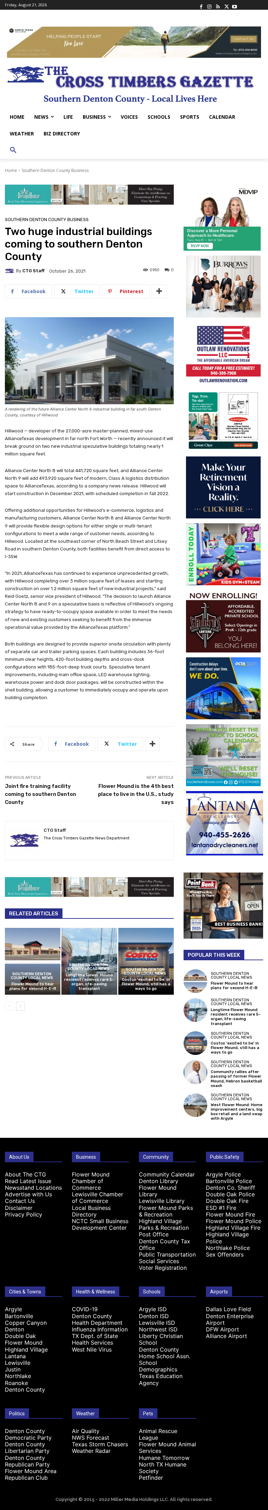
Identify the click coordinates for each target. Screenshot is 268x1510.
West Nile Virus (92, 1349)
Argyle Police (223, 1174)
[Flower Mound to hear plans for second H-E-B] (32, 961)
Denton (14, 1329)
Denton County (25, 1389)
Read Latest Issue (28, 1181)
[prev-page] (9, 1006)
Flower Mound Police (233, 1221)
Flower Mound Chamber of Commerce (91, 1181)
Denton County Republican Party (27, 1461)
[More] (159, 291)
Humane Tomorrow (164, 1457)
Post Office (154, 1234)
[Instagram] (209, 4)
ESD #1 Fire (221, 1207)
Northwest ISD (158, 1329)
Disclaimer (18, 1207)
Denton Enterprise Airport (230, 1319)
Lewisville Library (162, 1200)
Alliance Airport (226, 1335)
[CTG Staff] (10, 270)
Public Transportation (167, 1254)
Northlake (18, 1375)
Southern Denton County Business (55, 170)
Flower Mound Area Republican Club (31, 1474)
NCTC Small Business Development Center (100, 1224)
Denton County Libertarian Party (27, 1447)
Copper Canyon (26, 1322)
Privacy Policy (23, 1214)
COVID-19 (85, 1309)
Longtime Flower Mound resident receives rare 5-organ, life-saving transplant (89, 982)
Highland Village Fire (233, 1227)
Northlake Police (228, 1247)
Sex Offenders (225, 1254)
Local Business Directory (91, 1211)
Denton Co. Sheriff (230, 1187)
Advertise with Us (28, 1194)
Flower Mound (24, 1342)
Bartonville (19, 1316)
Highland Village (26, 1349)
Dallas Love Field (228, 1309)
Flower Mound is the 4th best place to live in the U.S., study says (136, 794)
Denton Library (158, 1181)
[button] (13, 150)
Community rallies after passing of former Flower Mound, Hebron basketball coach (236, 1079)
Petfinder (151, 1477)
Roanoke (16, 1382)
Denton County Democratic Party (28, 1434)
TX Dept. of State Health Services (95, 1339)
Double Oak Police (230, 1194)
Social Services (159, 1261)
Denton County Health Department (97, 1319)
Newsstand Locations (33, 1187)
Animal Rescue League (158, 1434)
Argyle (13, 1309)
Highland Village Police (227, 1237)
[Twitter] (226, 4)
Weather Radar (91, 1450)
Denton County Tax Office (164, 1244)
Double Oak (20, 1335)
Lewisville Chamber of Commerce (97, 1197)
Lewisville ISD (157, 1322)
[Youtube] (234, 4)
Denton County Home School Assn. (164, 1353)
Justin (13, 1369)
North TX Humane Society (162, 1467)
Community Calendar (167, 1174)
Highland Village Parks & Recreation (164, 1224)
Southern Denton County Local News (32, 976)
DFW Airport (222, 1329)
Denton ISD (154, 1316)
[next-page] (20, 1006)
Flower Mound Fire (230, 1214)
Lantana (15, 1356)
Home (11, 170)
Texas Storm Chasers (100, 1444)
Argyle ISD (153, 1309)
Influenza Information (100, 1329)
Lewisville (17, 1362)
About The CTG (25, 1174)
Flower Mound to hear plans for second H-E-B (32, 986)
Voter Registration (163, 1267)
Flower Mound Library (158, 1191)
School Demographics (158, 1366)
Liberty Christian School (161, 1339)
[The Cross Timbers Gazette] (134, 83)
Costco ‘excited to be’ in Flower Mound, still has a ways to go (146, 984)
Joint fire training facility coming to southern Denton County (40, 794)
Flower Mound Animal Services (167, 1447)
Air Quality (85, 1430)
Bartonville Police (229, 1181)
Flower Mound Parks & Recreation (166, 1211)
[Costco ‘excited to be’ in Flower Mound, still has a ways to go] (146, 961)
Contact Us (20, 1200)
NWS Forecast (90, 1437)
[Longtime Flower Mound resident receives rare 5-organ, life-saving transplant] (195, 1010)
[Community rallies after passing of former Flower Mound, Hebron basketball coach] (195, 1072)
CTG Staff (33, 270)
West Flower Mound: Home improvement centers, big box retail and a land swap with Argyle (236, 1112)
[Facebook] (201, 4)
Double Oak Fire (227, 1200)
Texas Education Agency (161, 1379)
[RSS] (217, 4)
